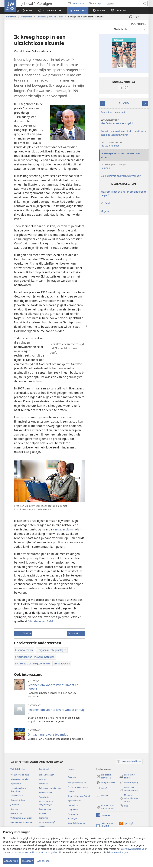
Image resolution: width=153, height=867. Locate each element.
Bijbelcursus (15, 783)
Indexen (42, 813)
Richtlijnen (43, 817)
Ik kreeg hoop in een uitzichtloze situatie (120, 155)
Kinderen (14, 809)
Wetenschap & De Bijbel (21, 817)
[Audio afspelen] (131, 17)
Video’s (42, 826)
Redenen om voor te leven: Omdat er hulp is (56, 711)
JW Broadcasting (47, 822)
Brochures (43, 783)
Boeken (42, 779)
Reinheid (114, 166)
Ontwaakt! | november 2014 (50, 16)
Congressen (73, 809)
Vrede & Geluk (16, 795)
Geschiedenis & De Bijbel (21, 822)
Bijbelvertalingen (46, 774)
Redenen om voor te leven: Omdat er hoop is (52, 687)
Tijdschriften (26, 16)
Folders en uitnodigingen (50, 788)
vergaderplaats (63, 529)
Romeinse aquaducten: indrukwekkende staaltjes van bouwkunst (123, 133)
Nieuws (71, 769)
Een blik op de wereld (113, 112)
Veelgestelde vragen (77, 782)
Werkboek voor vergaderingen (46, 803)
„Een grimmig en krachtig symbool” (121, 176)
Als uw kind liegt (111, 144)
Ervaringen (72, 818)
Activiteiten (73, 814)
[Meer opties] (144, 17)
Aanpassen (43, 861)
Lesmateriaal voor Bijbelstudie (18, 789)
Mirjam (105, 211)
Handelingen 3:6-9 (41, 621)
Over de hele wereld (76, 823)
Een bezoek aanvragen (78, 787)
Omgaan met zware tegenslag (47, 734)
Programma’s (45, 809)
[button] (50, 10)
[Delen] (137, 17)
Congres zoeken (105, 782)
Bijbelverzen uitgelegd (20, 779)
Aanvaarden (11, 861)
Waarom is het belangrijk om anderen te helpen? (123, 193)
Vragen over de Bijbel (19, 774)
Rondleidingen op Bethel (79, 796)
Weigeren (27, 861)
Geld (107, 203)
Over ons (72, 777)
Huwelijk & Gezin (17, 800)
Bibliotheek (11, 16)
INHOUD (124, 103)
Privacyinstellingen (117, 852)
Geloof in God (16, 813)
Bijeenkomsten (74, 800)
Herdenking (73, 805)
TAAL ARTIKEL (138, 23)
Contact (71, 791)
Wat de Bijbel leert (18, 769)
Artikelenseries (45, 792)
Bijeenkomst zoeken (127, 776)
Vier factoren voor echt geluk (117, 121)
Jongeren (14, 804)
